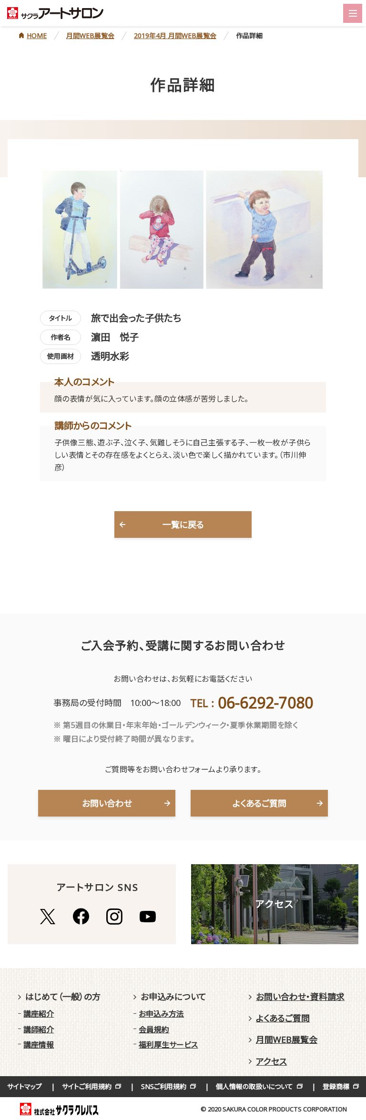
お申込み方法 (161, 1014)
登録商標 (336, 1086)
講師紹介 (38, 1029)
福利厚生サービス (168, 1044)
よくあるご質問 (259, 803)
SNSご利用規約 (163, 1086)
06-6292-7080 (265, 702)
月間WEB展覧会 (286, 1039)
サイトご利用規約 (87, 1086)
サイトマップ (24, 1086)
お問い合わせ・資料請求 (300, 996)
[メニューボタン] (352, 13)
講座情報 (38, 1044)
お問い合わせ (107, 803)
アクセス (271, 1061)
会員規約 (154, 1029)
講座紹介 (38, 1014)
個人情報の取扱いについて (254, 1086)
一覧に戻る (183, 524)
